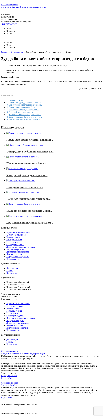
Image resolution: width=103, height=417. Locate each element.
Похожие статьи (16, 100)
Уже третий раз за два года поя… (24, 110)
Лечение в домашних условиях (20, 247)
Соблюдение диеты (15, 244)
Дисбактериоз (12, 268)
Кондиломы (11, 273)
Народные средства (15, 249)
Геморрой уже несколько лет (22, 112)
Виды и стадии (13, 237)
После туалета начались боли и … (24, 107)
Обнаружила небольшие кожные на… (26, 105)
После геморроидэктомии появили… (26, 102)
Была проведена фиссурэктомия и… (25, 117)
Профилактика (13, 259)
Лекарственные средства (17, 252)
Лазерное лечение (14, 254)
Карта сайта (6, 378)
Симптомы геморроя (15, 235)
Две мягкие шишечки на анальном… (25, 119)
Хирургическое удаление (17, 256)
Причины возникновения (18, 232)
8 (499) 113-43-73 (8, 385)
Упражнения (12, 242)
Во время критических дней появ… (25, 114)
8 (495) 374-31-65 (9, 24)
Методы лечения (14, 239)
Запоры (9, 271)
